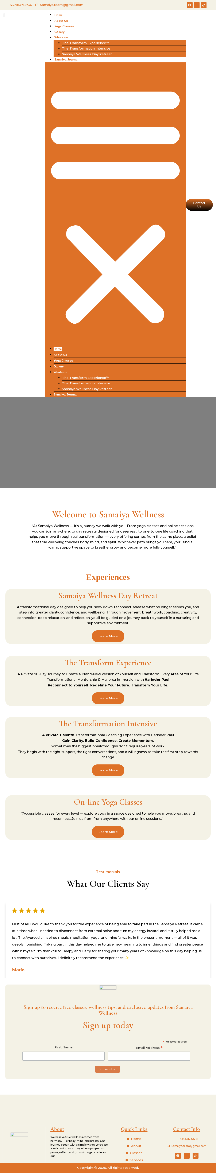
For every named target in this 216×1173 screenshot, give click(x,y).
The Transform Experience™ (85, 43)
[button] (115, 204)
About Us (61, 20)
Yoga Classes (64, 26)
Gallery (59, 32)
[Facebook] (190, 5)
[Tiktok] (204, 5)
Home (58, 15)
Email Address (149, 1048)
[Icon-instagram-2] (197, 5)
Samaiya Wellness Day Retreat (87, 54)
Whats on (61, 37)
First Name (63, 1047)
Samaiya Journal (66, 59)
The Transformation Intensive (86, 48)
